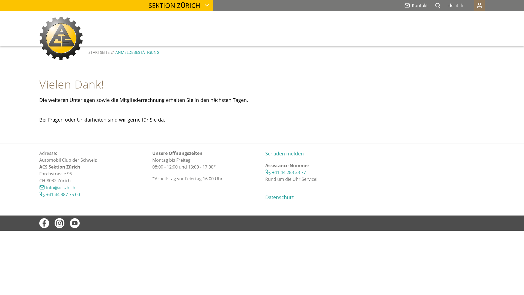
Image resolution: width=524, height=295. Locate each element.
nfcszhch (61, 188)
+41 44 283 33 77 (289, 172)
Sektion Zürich (174, 5)
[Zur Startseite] (61, 38)
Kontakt (420, 5)
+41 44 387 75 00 (63, 194)
